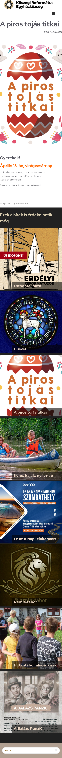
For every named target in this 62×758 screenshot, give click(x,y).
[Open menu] (53, 13)
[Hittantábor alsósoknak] (31, 638)
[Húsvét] (31, 322)
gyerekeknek (21, 203)
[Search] (56, 750)
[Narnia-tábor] (31, 575)
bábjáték (5, 203)
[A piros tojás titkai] (31, 385)
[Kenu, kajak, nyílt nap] (31, 449)
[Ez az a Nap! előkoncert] (31, 512)
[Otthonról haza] (31, 259)
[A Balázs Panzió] (31, 702)
